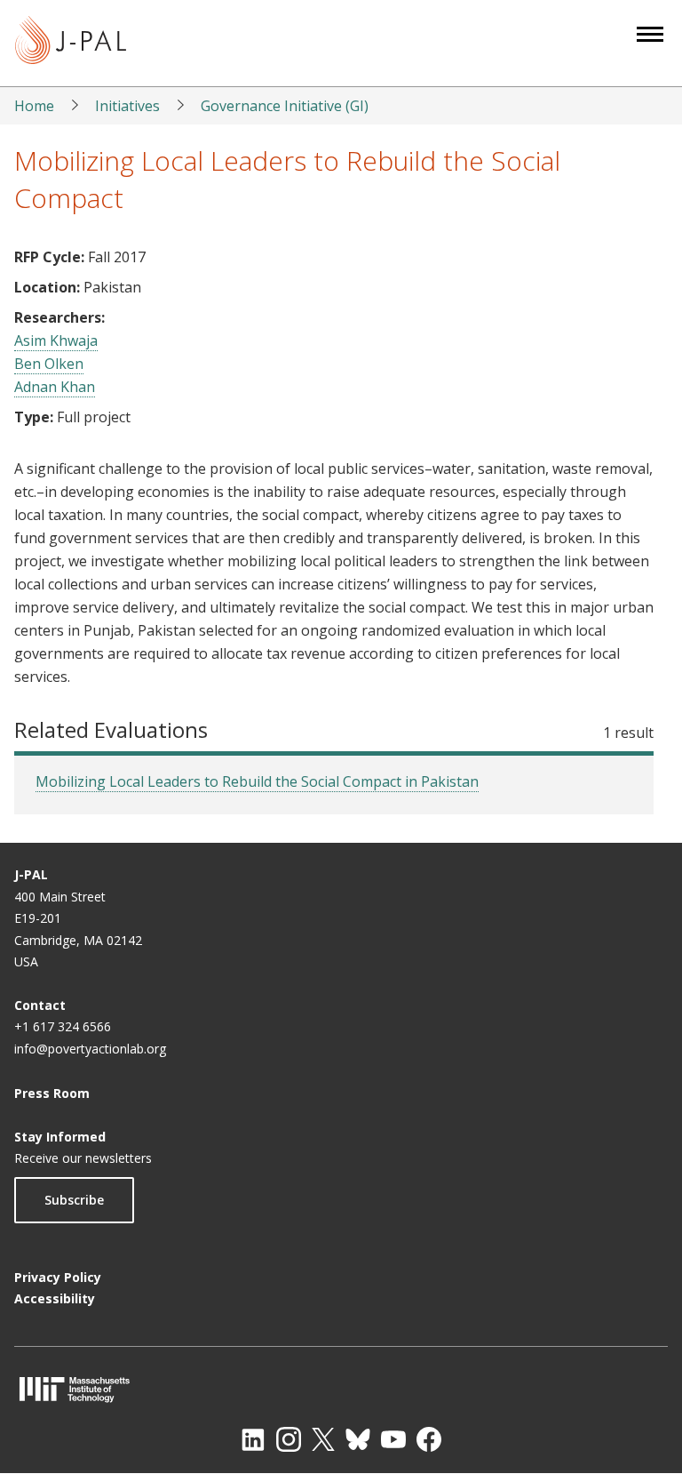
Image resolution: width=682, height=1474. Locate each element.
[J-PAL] (70, 43)
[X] (323, 1439)
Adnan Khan (54, 387)
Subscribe (74, 1199)
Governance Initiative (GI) (285, 106)
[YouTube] (393, 1439)
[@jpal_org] (288, 1439)
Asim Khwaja (56, 340)
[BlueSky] (357, 1439)
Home (34, 106)
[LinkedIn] (253, 1439)
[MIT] (341, 1389)
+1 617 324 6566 (62, 1026)
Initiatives (127, 106)
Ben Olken (48, 363)
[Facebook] (428, 1439)
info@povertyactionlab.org (90, 1048)
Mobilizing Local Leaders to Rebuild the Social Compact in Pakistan (257, 781)
